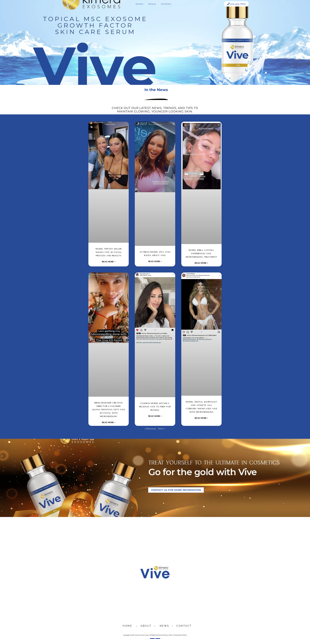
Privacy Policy (168, 635)
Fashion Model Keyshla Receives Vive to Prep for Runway (155, 406)
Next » (161, 428)
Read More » (108, 262)
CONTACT (184, 625)
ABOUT (146, 625)
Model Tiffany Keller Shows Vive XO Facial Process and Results (109, 252)
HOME (128, 625)
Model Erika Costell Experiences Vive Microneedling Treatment (201, 253)
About (152, 4)
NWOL (184, 635)
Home (139, 4)
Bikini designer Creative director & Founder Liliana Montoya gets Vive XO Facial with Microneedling (108, 410)
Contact (166, 4)
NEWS (165, 625)
